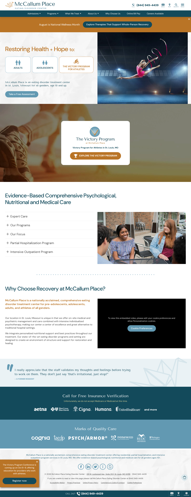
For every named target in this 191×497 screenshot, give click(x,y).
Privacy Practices (73, 483)
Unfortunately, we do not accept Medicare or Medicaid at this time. (95, 401)
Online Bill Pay (133, 13)
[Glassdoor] (110, 466)
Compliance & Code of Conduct (113, 483)
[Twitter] (95, 466)
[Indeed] (102, 466)
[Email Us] (163, 5)
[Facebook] (81, 466)
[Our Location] (169, 5)
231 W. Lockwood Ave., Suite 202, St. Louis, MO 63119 (108, 474)
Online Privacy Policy (90, 483)
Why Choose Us (112, 13)
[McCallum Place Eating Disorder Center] (44, 5)
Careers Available (155, 13)
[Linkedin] (88, 466)
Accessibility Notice (57, 483)
